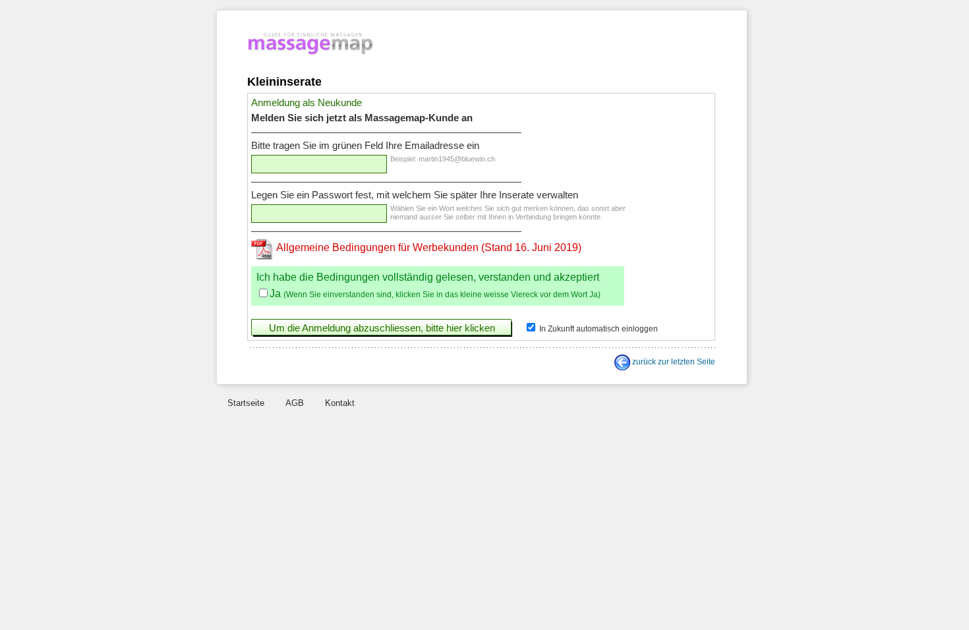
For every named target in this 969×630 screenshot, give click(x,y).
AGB (294, 403)
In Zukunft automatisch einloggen (597, 328)
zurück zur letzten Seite (673, 361)
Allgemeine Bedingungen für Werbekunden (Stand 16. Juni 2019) (428, 247)
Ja (275, 293)
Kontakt (340, 403)
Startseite (245, 403)
